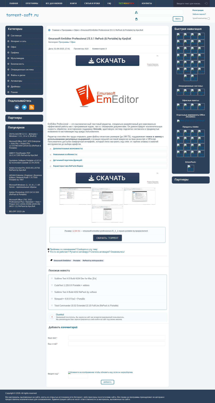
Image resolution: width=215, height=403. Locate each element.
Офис (13, 47)
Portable (76, 260)
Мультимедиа (17, 58)
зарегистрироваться (82, 319)
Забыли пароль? (199, 14)
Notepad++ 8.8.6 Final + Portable (69, 299)
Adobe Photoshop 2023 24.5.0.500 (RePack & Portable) (24, 193)
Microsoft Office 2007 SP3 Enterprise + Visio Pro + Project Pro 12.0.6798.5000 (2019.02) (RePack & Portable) (25, 144)
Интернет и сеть (18, 41)
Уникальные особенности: (65, 154)
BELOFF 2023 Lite (17, 211)
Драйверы (15, 86)
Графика (15, 52)
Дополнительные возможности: (68, 148)
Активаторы (16, 81)
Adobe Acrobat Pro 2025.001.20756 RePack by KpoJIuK (24, 169)
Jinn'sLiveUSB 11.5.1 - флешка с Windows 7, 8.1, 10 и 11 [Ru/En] (23, 135)
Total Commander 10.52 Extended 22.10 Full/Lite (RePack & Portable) (86, 305)
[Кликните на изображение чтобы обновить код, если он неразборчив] (100, 372)
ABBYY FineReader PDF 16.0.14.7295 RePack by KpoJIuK (23, 154)
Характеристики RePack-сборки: (68, 166)
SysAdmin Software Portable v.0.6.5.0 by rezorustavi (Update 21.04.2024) (25, 161)
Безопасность (17, 64)
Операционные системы (22, 69)
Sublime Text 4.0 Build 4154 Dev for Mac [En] (75, 278)
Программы (64, 42)
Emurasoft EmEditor (62, 260)
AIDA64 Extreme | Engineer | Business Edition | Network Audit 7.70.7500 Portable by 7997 (25, 177)
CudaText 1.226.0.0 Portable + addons (72, 285)
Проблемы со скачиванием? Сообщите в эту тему (73, 249)
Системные (16, 35)
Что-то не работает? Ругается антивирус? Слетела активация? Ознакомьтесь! (87, 252)
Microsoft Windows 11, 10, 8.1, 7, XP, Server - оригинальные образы (24, 186)
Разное (14, 92)
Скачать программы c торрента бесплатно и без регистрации (22, 15)
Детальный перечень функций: (67, 160)
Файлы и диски (18, 75)
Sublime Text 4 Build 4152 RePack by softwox (75, 292)
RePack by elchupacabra (93, 260)
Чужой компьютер (199, 18)
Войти (177, 19)
